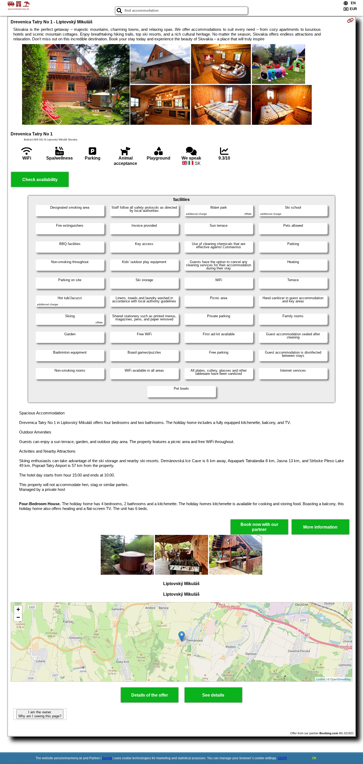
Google (107, 758)
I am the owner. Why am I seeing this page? (39, 714)
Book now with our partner (259, 527)
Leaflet (320, 679)
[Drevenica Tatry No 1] (76, 85)
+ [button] (18, 609)
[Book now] (350, 20)
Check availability (40, 179)
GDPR (282, 758)
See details (213, 695)
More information (320, 527)
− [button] (18, 617)
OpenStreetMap (340, 679)
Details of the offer (149, 695)
